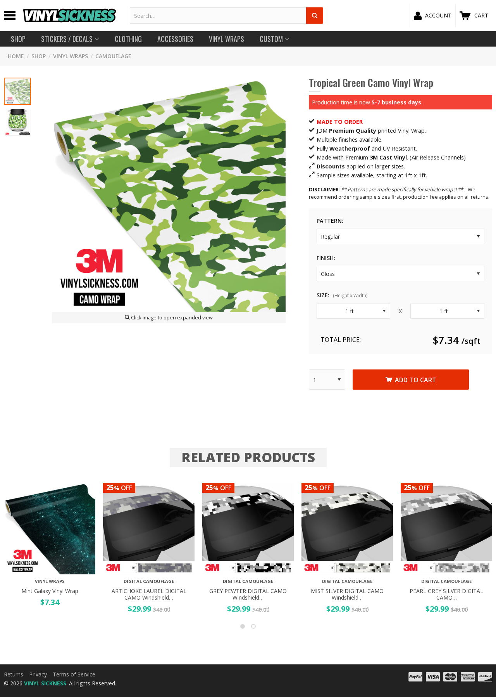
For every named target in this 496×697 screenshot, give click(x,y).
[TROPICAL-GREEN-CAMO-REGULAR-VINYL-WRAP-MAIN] (169, 195)
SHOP (38, 56)
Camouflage (113, 56)
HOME (16, 56)
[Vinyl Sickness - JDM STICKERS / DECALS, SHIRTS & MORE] (69, 15)
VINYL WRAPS (70, 56)
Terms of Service (74, 674)
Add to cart (415, 380)
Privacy (38, 674)
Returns (13, 674)
